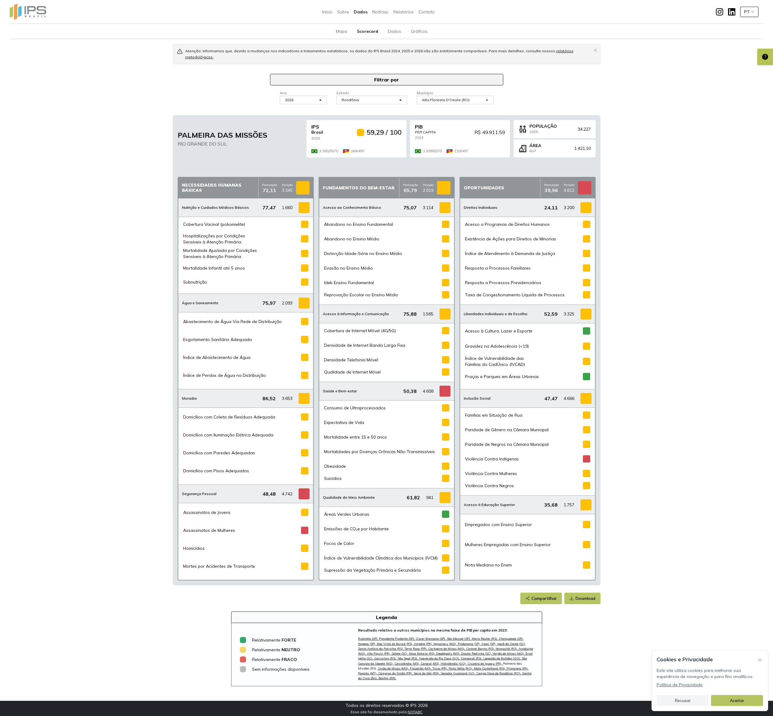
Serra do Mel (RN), (427, 673)
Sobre (343, 12)
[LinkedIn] (731, 11)
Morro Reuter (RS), (485, 639)
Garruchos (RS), (386, 658)
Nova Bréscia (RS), (422, 654)
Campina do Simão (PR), (396, 673)
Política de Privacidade (680, 684)
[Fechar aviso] (595, 50)
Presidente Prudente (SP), (397, 639)
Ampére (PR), (423, 644)
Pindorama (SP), (469, 644)
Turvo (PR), (441, 668)
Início (327, 12)
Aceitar (737, 700)
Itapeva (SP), (367, 644)
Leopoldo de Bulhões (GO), (502, 658)
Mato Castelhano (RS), (490, 668)
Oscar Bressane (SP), (431, 639)
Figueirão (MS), (421, 668)
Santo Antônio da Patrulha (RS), (381, 649)
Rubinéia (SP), (368, 639)
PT (747, 12)
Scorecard (367, 31)
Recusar (683, 700)
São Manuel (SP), (459, 639)
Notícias (380, 12)
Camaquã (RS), (472, 658)
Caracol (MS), (431, 664)
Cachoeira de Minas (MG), (447, 649)
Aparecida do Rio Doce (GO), (440, 658)
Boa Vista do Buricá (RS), (395, 644)
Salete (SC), (400, 654)
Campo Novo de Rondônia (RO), (499, 673)
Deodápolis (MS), (448, 654)
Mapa (341, 31)
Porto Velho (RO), (461, 668)
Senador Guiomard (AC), (458, 673)
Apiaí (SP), (489, 644)
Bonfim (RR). (387, 678)
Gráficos (419, 31)
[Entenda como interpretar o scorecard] (765, 57)
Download (585, 598)
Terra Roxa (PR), (416, 649)
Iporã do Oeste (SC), (511, 644)
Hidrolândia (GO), (454, 664)
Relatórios (403, 12)
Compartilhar (544, 598)
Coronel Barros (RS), (481, 649)
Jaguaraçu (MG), (445, 644)
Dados (361, 12)
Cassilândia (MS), (408, 664)
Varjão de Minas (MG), (509, 654)
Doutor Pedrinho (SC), (477, 654)
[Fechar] (760, 659)
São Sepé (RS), (408, 658)
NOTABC (415, 712)
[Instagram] (719, 11)
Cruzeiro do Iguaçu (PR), (485, 664)
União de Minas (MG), (394, 668)
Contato (427, 12)
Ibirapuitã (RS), (507, 649)
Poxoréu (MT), (368, 673)
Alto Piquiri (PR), (379, 654)
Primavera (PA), (517, 668)
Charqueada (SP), (511, 639)
